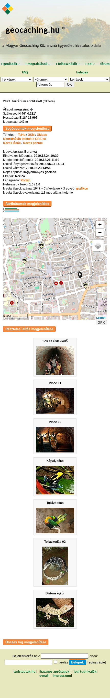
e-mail (43, 676)
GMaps (42, 135)
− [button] (100, 232)
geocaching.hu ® (36, 30)
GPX (101, 323)
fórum (104, 64)
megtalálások (38, 64)
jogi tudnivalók (85, 671)
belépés (82, 72)
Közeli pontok (33, 143)
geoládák (10, 64)
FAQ (25, 72)
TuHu (21, 135)
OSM (31, 135)
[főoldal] (8, 9)
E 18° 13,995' (28, 117)
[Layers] (98, 245)
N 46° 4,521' (27, 113)
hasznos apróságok (54, 671)
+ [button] (100, 224)
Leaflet (100, 317)
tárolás (63, 662)
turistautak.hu (25, 671)
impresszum (62, 676)
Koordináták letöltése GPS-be (24, 139)
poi (89, 64)
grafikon (82, 188)
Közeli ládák (12, 143)
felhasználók (67, 64)
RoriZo (25, 180)
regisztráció (96, 662)
